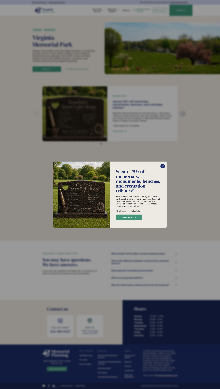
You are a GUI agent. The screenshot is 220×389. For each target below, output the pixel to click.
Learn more (127, 217)
